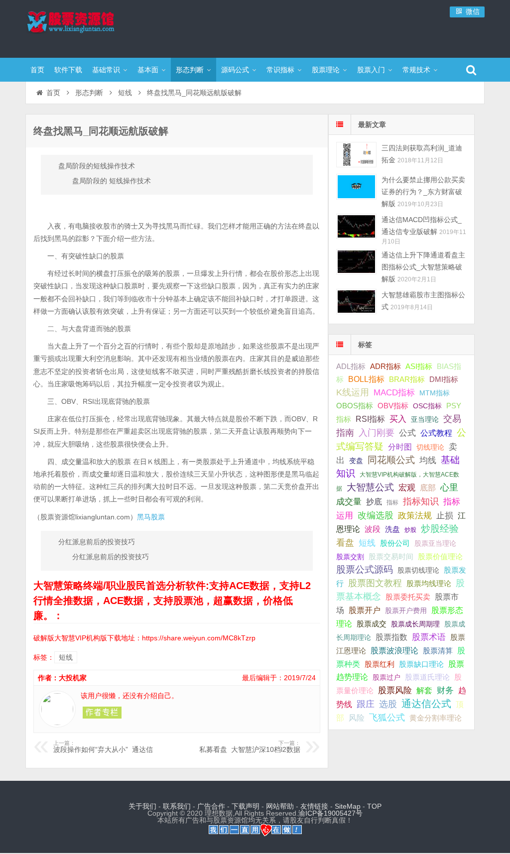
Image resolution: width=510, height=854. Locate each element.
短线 (125, 93)
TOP (374, 806)
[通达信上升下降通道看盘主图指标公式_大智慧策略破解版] (356, 261)
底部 (428, 487)
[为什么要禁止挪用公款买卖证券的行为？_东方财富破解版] (356, 186)
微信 (472, 11)
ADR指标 (385, 366)
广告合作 (211, 806)
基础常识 (106, 70)
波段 (373, 528)
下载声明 (245, 806)
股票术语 (429, 637)
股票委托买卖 (407, 597)
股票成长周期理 (415, 624)
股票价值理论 (440, 556)
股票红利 (379, 664)
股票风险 (395, 690)
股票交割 (350, 557)
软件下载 (68, 70)
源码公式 (235, 70)
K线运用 (352, 392)
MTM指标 (434, 393)
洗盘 (392, 529)
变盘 (356, 461)
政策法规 (415, 515)
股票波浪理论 (394, 650)
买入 (397, 419)
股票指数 (391, 637)
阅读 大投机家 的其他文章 (102, 713)
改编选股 (375, 515)
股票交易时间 (391, 557)
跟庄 (366, 704)
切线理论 (430, 447)
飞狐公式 (387, 718)
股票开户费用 (406, 610)
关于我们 (142, 806)
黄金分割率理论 (435, 718)
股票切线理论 (418, 570)
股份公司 (395, 543)
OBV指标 (393, 405)
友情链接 (314, 806)
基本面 (147, 70)
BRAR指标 (407, 379)
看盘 (345, 543)
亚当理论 (425, 419)
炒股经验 (440, 528)
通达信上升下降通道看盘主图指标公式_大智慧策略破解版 (423, 267)
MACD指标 (394, 392)
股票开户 (365, 610)
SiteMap (348, 806)
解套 (424, 690)
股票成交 (371, 623)
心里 (449, 487)
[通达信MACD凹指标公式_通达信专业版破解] (356, 226)
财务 (445, 690)
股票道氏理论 (427, 677)
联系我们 (177, 806)
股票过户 (386, 677)
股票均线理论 (428, 583)
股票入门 (371, 70)
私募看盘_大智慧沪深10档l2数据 (249, 746)
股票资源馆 (90, 27)
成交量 (349, 501)
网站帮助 (280, 806)
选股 (388, 704)
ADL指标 (351, 366)
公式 (407, 433)
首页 (37, 70)
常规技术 (416, 70)
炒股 (410, 529)
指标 (392, 502)
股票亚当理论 (435, 543)
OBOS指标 (354, 406)
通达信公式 (426, 703)
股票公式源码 (364, 569)
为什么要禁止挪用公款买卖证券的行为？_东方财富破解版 (423, 192)
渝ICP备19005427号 (330, 813)
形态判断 (190, 70)
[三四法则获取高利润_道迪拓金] (356, 154)
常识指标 (280, 70)
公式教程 (436, 433)
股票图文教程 (375, 583)
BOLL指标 (366, 379)
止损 (444, 515)
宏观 (406, 487)
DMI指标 (443, 379)
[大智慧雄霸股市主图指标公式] (356, 301)
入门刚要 (376, 433)
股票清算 (438, 651)
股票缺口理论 (421, 664)
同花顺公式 (391, 460)
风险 (357, 717)
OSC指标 (427, 406)
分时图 (400, 446)
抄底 (374, 501)
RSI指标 (370, 419)
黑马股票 (151, 517)
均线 (427, 460)
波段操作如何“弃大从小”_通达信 (103, 746)
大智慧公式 (370, 487)
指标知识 (421, 501)
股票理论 (326, 70)
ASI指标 (418, 366)
